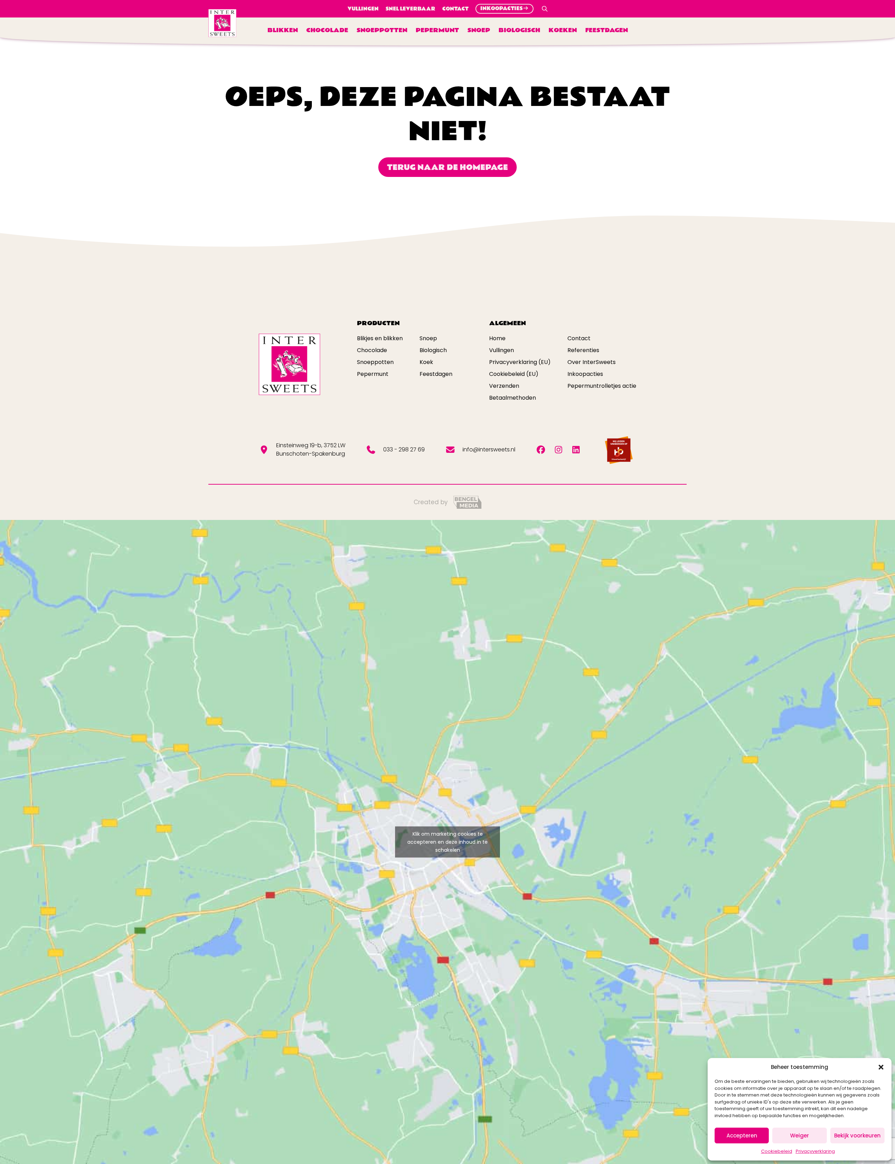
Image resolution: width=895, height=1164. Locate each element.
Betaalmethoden (512, 398)
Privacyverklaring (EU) (520, 362)
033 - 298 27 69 (404, 449)
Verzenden (504, 386)
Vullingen (363, 8)
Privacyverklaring (815, 1151)
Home (497, 338)
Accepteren (741, 1135)
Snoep (478, 30)
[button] (881, 1067)
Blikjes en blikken (380, 338)
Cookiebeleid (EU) (513, 374)
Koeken (563, 30)
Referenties (583, 350)
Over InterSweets (591, 362)
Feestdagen (606, 30)
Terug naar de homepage (447, 167)
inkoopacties (501, 8)
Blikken (282, 30)
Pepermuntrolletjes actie (601, 386)
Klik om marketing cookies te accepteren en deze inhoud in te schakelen (447, 842)
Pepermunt (437, 30)
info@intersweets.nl (489, 449)
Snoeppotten (382, 30)
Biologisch (519, 30)
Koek (426, 362)
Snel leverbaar (410, 8)
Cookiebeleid (776, 1151)
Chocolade (327, 30)
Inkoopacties (585, 374)
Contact (455, 8)
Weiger (799, 1135)
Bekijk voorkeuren (857, 1135)
